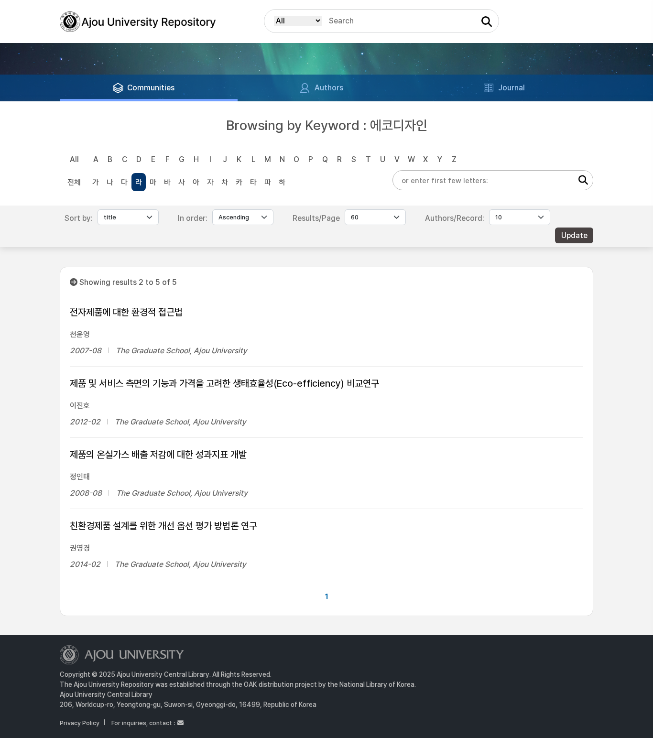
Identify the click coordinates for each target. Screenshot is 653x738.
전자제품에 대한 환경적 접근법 (126, 312)
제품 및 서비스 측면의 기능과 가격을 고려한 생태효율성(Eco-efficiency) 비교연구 (224, 383)
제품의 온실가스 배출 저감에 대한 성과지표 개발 (158, 454)
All (74, 159)
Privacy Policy (79, 723)
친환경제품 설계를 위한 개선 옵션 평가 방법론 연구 (163, 526)
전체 (74, 182)
